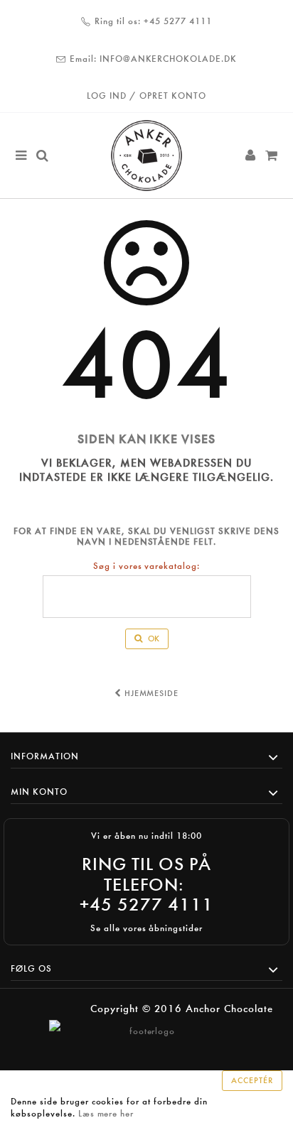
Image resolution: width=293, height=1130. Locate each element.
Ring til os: (118, 21)
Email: (83, 58)
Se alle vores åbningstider (146, 928)
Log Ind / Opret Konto (146, 95)
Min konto (39, 791)
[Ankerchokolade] (146, 155)
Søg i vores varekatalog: (146, 565)
